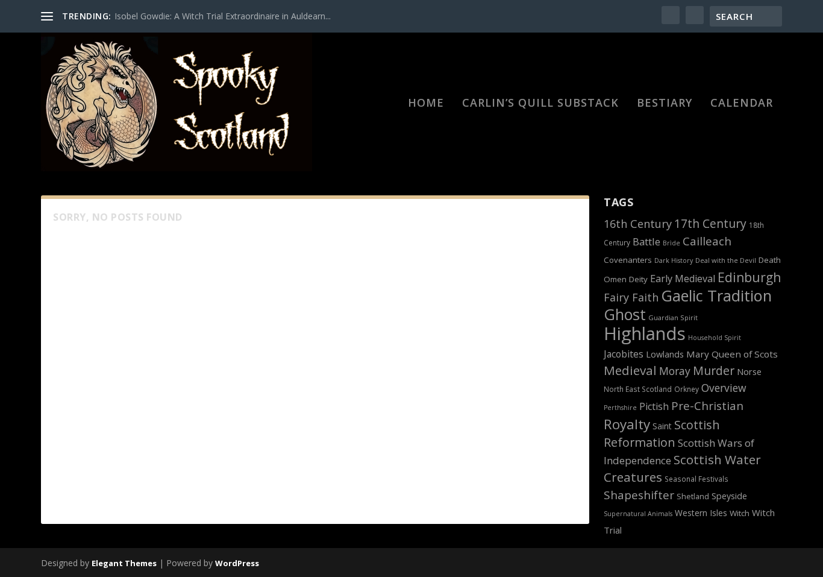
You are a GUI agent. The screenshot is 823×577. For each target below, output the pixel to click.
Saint (662, 426)
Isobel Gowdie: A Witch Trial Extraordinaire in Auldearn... (222, 16)
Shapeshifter (639, 495)
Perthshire (620, 407)
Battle (646, 241)
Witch (739, 513)
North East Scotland (638, 389)
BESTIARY (664, 104)
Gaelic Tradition (716, 295)
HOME (426, 104)
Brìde (671, 243)
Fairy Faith (631, 297)
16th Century (638, 223)
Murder (713, 370)
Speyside (729, 496)
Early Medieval (682, 278)
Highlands (645, 333)
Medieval (630, 370)
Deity (638, 279)
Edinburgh (749, 277)
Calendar (741, 104)
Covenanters (628, 259)
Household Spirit (714, 337)
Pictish (654, 406)
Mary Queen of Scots (732, 354)
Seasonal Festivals (696, 479)
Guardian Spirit (673, 317)
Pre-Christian (707, 405)
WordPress (237, 563)
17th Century (710, 223)
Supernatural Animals (638, 513)
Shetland (693, 496)
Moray (674, 371)
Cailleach (707, 241)
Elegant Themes (124, 563)
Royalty (627, 424)
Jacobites (623, 354)
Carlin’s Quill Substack (540, 104)
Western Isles (701, 513)
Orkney (686, 389)
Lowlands (665, 354)
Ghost (625, 314)
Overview (723, 387)
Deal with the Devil (725, 260)
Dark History (673, 260)
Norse (749, 371)
